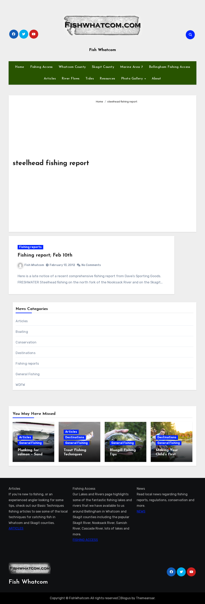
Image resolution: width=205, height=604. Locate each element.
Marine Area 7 (131, 67)
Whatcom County (72, 67)
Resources (107, 78)
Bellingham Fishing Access (169, 67)
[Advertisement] (143, 166)
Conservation (26, 342)
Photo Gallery (132, 78)
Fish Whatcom (102, 50)
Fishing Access (41, 67)
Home (19, 67)
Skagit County (103, 67)
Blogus (125, 598)
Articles (50, 78)
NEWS (141, 511)
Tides (89, 78)
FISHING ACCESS (85, 540)
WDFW (20, 385)
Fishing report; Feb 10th (45, 255)
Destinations (25, 353)
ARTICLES (16, 528)
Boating (22, 332)
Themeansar (145, 598)
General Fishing (28, 374)
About (156, 78)
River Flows (70, 78)
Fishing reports (30, 247)
